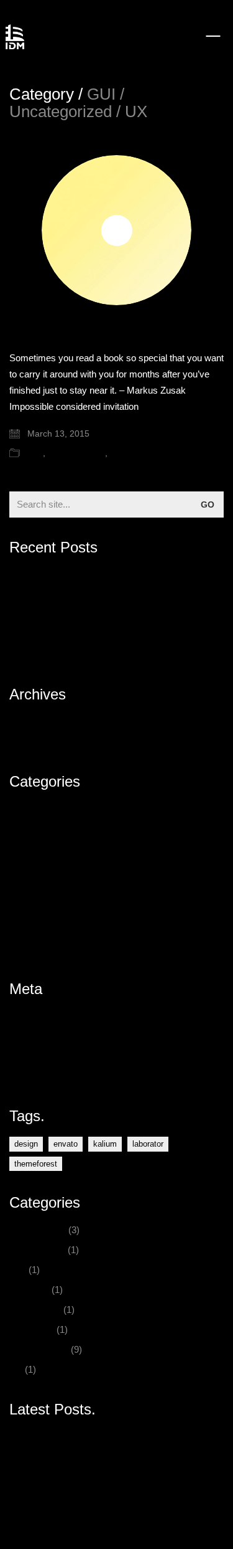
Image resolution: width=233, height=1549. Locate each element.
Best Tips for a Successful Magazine (83, 614)
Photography (35, 889)
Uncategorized (76, 453)
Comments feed (42, 1056)
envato (65, 1144)
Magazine (29, 869)
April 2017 (29, 721)
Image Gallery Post (48, 634)
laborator (147, 1144)
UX (116, 453)
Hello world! (33, 574)
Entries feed (33, 1036)
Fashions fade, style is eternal (69, 594)
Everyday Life (37, 829)
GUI (35, 453)
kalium (105, 1144)
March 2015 (33, 741)
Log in (21, 1016)
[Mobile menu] (213, 36)
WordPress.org (40, 1076)
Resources (31, 909)
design (26, 1144)
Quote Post (46, 332)
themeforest (35, 1163)
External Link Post (46, 654)
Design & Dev (37, 809)
